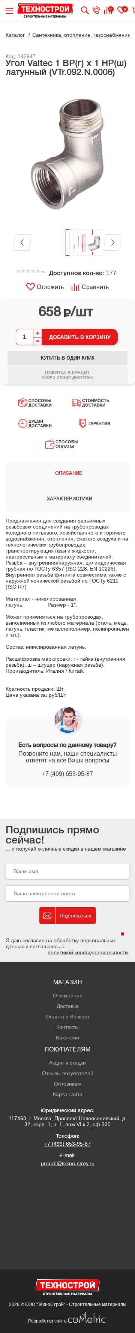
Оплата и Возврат (68, 1017)
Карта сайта (67, 1094)
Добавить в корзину (80, 337)
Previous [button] (22, 242)
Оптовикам (67, 1084)
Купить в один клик (67, 358)
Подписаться (76, 916)
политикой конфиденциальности (88, 952)
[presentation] (67, 474)
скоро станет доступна (67, 375)
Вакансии (67, 1038)
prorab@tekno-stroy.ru (67, 1163)
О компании (67, 996)
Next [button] (113, 242)
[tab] (67, 474)
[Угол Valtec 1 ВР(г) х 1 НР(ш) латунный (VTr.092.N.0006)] (67, 154)
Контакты (67, 1027)
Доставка (68, 1006)
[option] (67, 154)
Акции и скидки (67, 1063)
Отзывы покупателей (67, 1073)
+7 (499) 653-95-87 (67, 774)
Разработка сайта (48, 1321)
